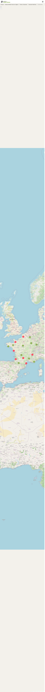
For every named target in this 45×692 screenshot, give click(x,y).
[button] (14, 341)
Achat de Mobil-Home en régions (11, 4)
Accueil (2, 4)
